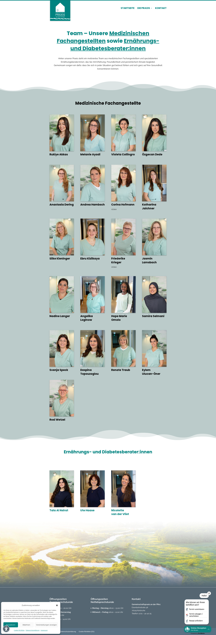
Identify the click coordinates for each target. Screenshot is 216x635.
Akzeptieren (10, 625)
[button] (57, 605)
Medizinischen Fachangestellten (103, 37)
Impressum (44, 630)
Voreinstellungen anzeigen (46, 625)
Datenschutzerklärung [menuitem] (68, 631)
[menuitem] (127, 10)
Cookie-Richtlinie (19, 630)
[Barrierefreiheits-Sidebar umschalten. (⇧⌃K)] (6, 628)
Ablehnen (26, 625)
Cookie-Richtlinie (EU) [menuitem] (86, 631)
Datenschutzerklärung (32, 630)
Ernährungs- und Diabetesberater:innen (114, 44)
